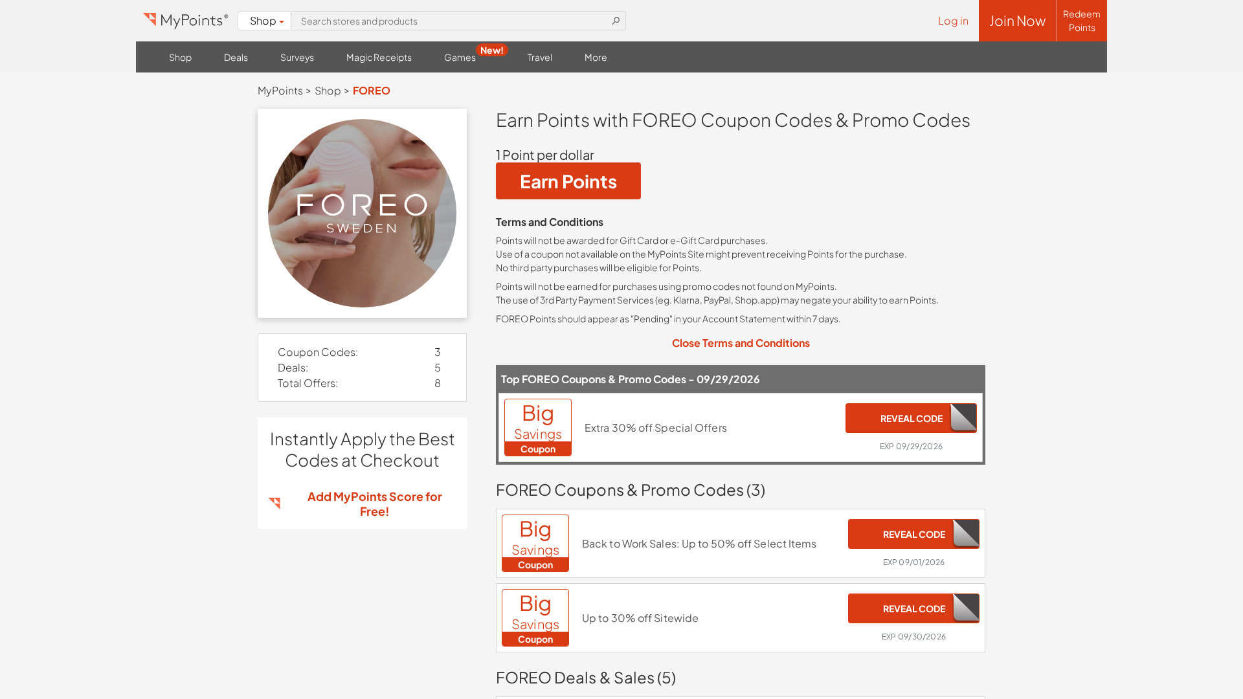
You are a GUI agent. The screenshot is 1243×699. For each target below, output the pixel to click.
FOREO (371, 90)
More (596, 57)
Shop (263, 20)
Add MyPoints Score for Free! (375, 503)
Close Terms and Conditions (741, 343)
